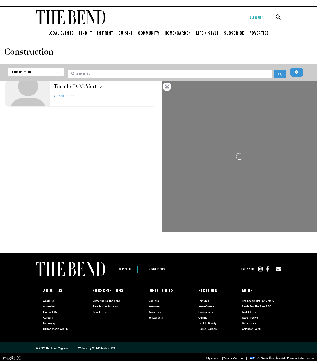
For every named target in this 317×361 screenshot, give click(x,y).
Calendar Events (251, 328)
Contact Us (50, 312)
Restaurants (155, 317)
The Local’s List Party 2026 (258, 300)
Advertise (259, 33)
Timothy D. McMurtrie (78, 86)
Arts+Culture (206, 306)
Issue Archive (250, 317)
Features (203, 300)
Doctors (153, 300)
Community (149, 33)
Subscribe (256, 17)
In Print (105, 33)
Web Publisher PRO (103, 348)
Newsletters (157, 269)
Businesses (154, 312)
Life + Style (207, 33)
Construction (64, 96)
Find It (85, 33)
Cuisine (125, 33)
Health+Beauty (207, 323)
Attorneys (154, 306)
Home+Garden (178, 33)
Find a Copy (249, 312)
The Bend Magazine (57, 348)
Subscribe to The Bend (106, 300)
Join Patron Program (105, 306)
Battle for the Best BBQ (256, 306)
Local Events (61, 33)
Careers (48, 317)
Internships (49, 323)
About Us (48, 300)
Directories (249, 323)
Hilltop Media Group (55, 328)
